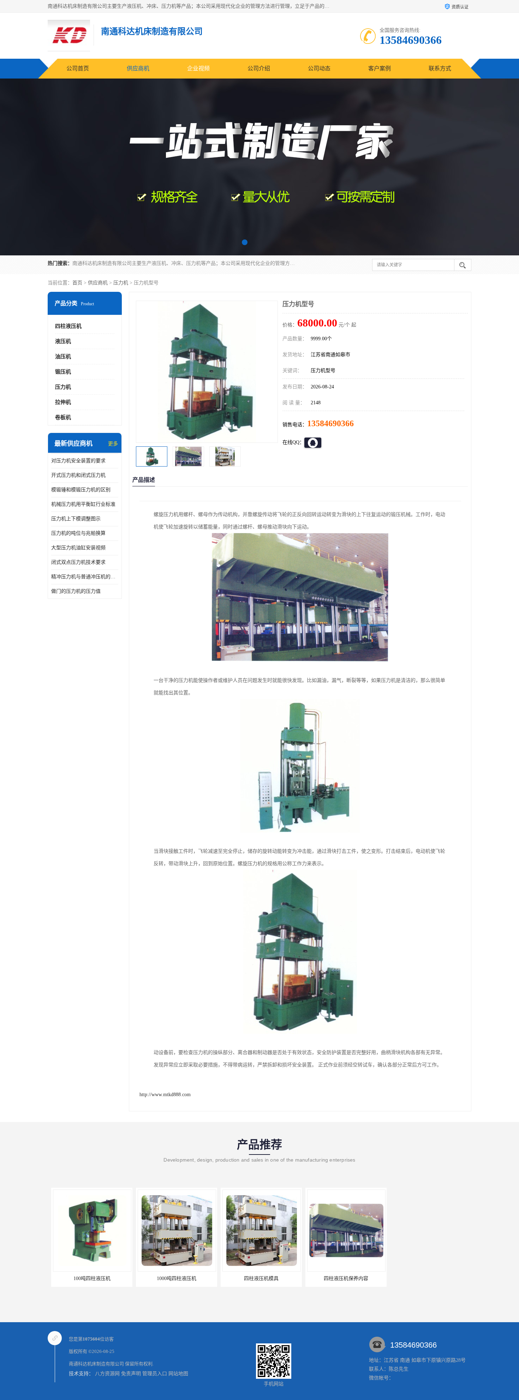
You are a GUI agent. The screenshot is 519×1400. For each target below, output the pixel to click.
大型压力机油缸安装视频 (78, 547)
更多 (113, 443)
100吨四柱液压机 (88, 1278)
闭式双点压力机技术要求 (78, 562)
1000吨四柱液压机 (173, 1278)
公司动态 (319, 68)
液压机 (63, 341)
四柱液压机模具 (257, 1278)
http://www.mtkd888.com (165, 1094)
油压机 (63, 356)
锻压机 (63, 372)
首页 (77, 282)
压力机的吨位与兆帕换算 (78, 533)
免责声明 (131, 1373)
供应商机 (138, 68)
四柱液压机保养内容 (342, 1278)
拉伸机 (63, 402)
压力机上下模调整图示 (76, 518)
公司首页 (77, 68)
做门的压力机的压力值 (76, 591)
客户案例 (379, 68)
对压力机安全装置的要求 (78, 460)
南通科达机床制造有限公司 (96, 1363)
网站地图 (178, 1373)
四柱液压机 (68, 326)
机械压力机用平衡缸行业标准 (83, 504)
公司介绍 (258, 68)
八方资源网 (107, 1373)
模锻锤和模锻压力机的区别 (81, 489)
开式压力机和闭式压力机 (78, 475)
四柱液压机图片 (427, 1278)
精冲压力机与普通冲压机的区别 (84, 576)
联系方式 (440, 68)
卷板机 (63, 417)
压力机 (120, 282)
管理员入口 (154, 1373)
